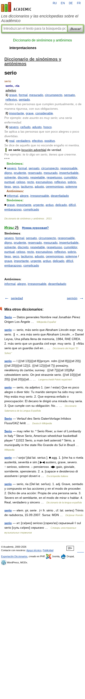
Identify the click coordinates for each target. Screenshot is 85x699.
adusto (37, 127)
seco (16, 186)
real (11, 140)
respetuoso (54, 177)
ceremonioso (55, 186)
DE (71, 3)
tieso (7, 186)
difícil (72, 205)
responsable (68, 168)
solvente (10, 177)
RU (55, 3)
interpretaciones (22, 48)
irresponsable (39, 195)
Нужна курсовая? (35, 227)
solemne (71, 186)
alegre (24, 195)
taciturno (27, 186)
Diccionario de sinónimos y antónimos (42, 40)
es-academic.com (16, 7)
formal (23, 95)
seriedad (17, 298)
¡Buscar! (75, 29)
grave (13, 95)
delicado (61, 205)
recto (30, 182)
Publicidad (48, 550)
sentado (24, 99)
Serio (8, 317)
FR (79, 3)
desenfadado (60, 195)
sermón (72, 298)
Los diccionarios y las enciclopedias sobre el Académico (39, 18)
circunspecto (53, 95)
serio (8, 330)
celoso (20, 182)
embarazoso (13, 209)
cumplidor (70, 177)
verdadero (23, 140)
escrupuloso (44, 182)
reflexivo (11, 99)
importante (16, 113)
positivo (49, 140)
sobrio (72, 182)
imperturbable (68, 172)
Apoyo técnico (33, 550)
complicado (31, 209)
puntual (9, 182)
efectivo (37, 140)
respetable (37, 177)
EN (63, 3)
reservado (35, 172)
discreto (23, 177)
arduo (50, 205)
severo (14, 127)
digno (8, 172)
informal (12, 195)
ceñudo (25, 127)
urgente (38, 205)
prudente (20, 172)
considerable (44, 113)
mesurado (36, 95)
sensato (69, 95)
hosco (47, 127)
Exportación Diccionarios (14, 556)
